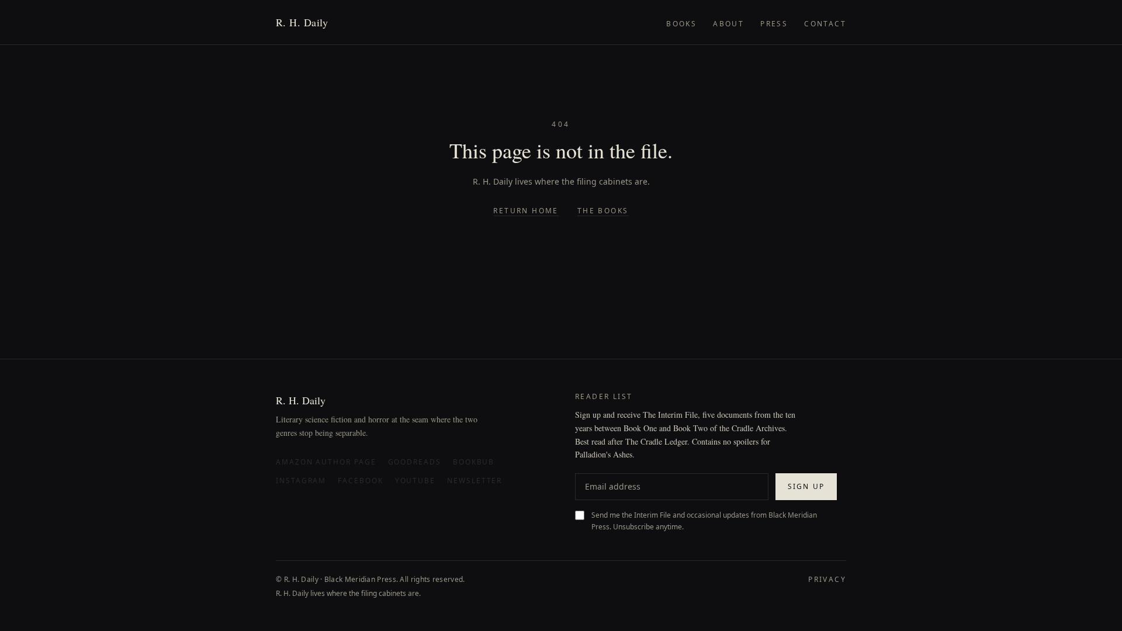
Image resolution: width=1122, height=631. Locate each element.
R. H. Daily (302, 22)
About (728, 24)
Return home (525, 211)
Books (681, 24)
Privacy (827, 579)
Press (774, 24)
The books (603, 211)
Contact (825, 24)
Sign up (806, 486)
